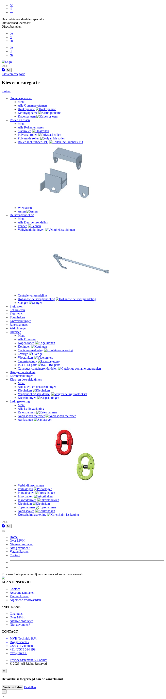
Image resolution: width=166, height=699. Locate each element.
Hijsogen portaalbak (22, 372)
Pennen (22, 226)
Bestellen (30, 687)
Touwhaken (17, 317)
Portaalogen (25, 489)
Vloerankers (25, 357)
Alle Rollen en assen (31, 127)
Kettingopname (27, 112)
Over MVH (17, 540)
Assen (22, 211)
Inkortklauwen (27, 500)
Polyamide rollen (28, 138)
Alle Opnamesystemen (32, 105)
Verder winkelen (12, 687)
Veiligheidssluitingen (31, 229)
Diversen (15, 332)
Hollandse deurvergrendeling (36, 299)
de (11, 5)
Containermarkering (30, 350)
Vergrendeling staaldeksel (34, 394)
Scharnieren (17, 310)
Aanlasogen (25, 419)
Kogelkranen (26, 343)
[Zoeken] (9, 70)
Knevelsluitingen (20, 321)
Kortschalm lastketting (32, 514)
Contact (15, 555)
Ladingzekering (20, 401)
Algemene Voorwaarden (25, 600)
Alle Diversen (27, 339)
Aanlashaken (26, 511)
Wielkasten (25, 207)
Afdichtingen (18, 328)
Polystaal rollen (27, 134)
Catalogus (16, 613)
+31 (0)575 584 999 (22, 649)
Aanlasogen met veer (31, 416)
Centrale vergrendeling (32, 295)
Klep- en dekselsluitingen (26, 379)
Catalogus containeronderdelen (37, 368)
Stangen (23, 302)
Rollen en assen (20, 120)
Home (14, 537)
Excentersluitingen (21, 376)
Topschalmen (26, 507)
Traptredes (16, 313)
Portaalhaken (26, 492)
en (11, 12)
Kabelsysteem (27, 116)
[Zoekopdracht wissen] (3, 70)
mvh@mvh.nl (18, 653)
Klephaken (25, 390)
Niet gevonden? (20, 548)
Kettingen (24, 346)
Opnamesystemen (21, 98)
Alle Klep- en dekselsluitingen (37, 386)
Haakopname (26, 109)
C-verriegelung (27, 361)
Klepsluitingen (27, 397)
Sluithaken (16, 306)
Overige (23, 354)
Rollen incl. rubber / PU (33, 142)
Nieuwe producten (21, 544)
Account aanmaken (22, 592)
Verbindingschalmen (31, 485)
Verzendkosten (19, 551)
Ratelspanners (19, 324)
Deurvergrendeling (22, 215)
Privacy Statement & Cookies (28, 660)
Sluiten (6, 91)
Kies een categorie (13, 74)
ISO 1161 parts (27, 365)
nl (11, 8)
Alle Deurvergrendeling (33, 222)
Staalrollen (24, 131)
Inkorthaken (25, 496)
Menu (21, 102)
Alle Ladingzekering (31, 408)
